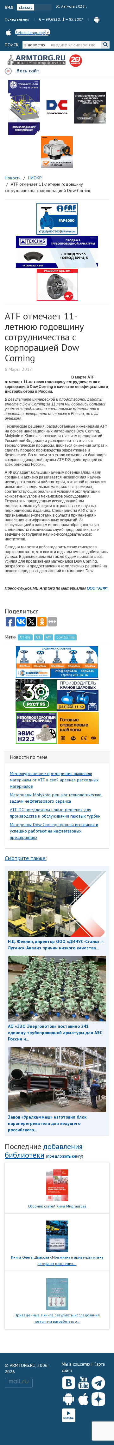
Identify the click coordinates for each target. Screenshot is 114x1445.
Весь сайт (28, 70)
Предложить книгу (64, 1156)
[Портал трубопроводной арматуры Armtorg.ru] (37, 60)
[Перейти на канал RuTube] (68, 1414)
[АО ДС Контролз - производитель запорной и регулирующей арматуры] (57, 108)
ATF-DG (25, 637)
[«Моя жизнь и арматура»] (57, 1236)
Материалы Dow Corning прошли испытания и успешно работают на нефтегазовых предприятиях (54, 831)
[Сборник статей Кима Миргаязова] (57, 1184)
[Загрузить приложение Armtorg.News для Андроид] (68, 1398)
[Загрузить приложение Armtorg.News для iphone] (83, 1398)
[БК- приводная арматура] (57, 152)
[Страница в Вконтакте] (68, 1381)
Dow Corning (65, 637)
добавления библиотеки (44, 1150)
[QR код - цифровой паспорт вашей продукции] (78, 727)
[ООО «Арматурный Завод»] (24, 107)
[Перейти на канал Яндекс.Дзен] (98, 1398)
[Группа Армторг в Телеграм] (98, 1382)
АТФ (48, 637)
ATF (38, 637)
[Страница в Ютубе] (83, 1381)
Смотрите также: (26, 858)
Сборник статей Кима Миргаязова (57, 1206)
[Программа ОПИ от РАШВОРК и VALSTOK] (57, 284)
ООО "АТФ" (97, 588)
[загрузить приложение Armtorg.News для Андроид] (96, 19)
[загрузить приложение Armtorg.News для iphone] (8, 32)
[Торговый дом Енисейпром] (57, 661)
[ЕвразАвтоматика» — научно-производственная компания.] (36, 727)
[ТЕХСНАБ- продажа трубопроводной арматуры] (57, 251)
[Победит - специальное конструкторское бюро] (90, 108)
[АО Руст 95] (36, 694)
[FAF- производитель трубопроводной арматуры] (57, 218)
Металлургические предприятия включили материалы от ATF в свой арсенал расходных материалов (54, 780)
